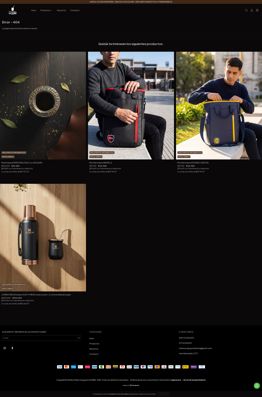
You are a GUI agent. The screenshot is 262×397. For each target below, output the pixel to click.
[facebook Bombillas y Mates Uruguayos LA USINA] (12, 348)
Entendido (164, 394)
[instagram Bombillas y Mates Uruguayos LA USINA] (5, 348)
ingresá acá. (176, 380)
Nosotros (61, 10)
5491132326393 (186, 338)
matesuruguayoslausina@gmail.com (195, 348)
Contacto (75, 10)
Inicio (33, 10)
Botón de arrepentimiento (195, 380)
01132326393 (185, 343)
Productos (46, 10)
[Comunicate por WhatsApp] (257, 386)
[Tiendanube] (131, 385)
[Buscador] (246, 10)
